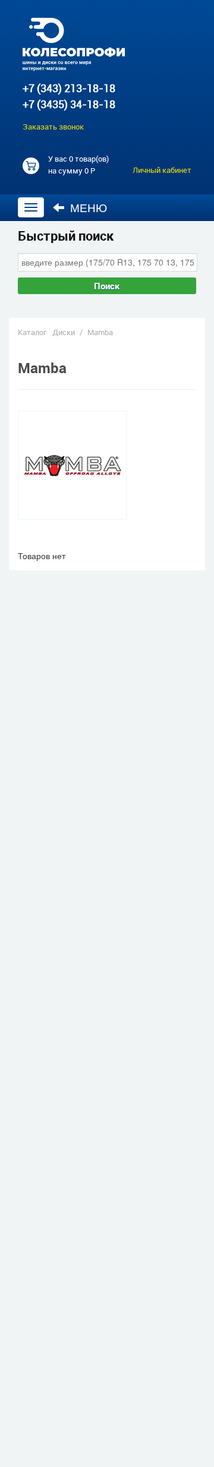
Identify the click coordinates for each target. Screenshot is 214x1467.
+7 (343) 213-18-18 (69, 88)
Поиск (107, 286)
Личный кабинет (162, 170)
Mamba (100, 332)
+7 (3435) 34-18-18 (69, 104)
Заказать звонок (53, 126)
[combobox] (107, 262)
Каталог (32, 332)
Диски (63, 332)
